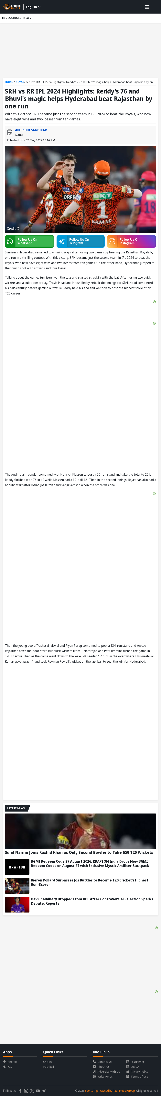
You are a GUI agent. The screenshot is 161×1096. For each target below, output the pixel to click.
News (20, 81)
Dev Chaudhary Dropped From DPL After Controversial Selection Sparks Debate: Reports (92, 901)
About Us (104, 1066)
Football (48, 1066)
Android (12, 1062)
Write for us (105, 1076)
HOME (9, 81)
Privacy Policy (139, 1071)
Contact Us (105, 1062)
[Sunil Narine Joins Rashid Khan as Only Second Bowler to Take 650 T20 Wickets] (80, 831)
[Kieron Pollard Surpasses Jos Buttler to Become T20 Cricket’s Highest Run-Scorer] (17, 886)
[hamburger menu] (147, 7)
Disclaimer (137, 1062)
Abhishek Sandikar (31, 130)
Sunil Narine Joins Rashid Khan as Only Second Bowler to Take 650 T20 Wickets (79, 852)
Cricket (47, 1062)
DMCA (135, 1066)
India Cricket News (16, 18)
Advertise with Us (109, 1071)
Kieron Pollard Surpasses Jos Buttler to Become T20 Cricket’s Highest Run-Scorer (89, 882)
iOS (10, 1066)
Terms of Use (139, 1076)
